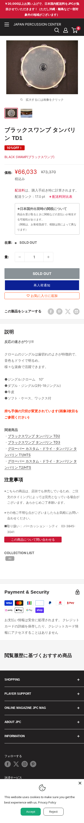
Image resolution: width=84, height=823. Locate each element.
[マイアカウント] (65, 30)
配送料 (20, 190)
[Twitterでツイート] (68, 311)
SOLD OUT (42, 273)
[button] (42, 285)
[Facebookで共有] (51, 311)
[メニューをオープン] (6, 24)
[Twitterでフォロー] (16, 764)
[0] (75, 30)
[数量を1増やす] (48, 257)
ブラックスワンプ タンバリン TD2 (34, 436)
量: (6, 257)
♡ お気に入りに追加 (42, 296)
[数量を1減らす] (19, 257)
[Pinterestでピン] (59, 311)
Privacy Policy (47, 802)
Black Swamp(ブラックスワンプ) (29, 157)
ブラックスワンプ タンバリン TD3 (34, 442)
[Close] (80, 783)
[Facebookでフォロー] (7, 764)
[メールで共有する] (76, 311)
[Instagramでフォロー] (25, 764)
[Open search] (56, 30)
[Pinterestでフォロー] (33, 764)
